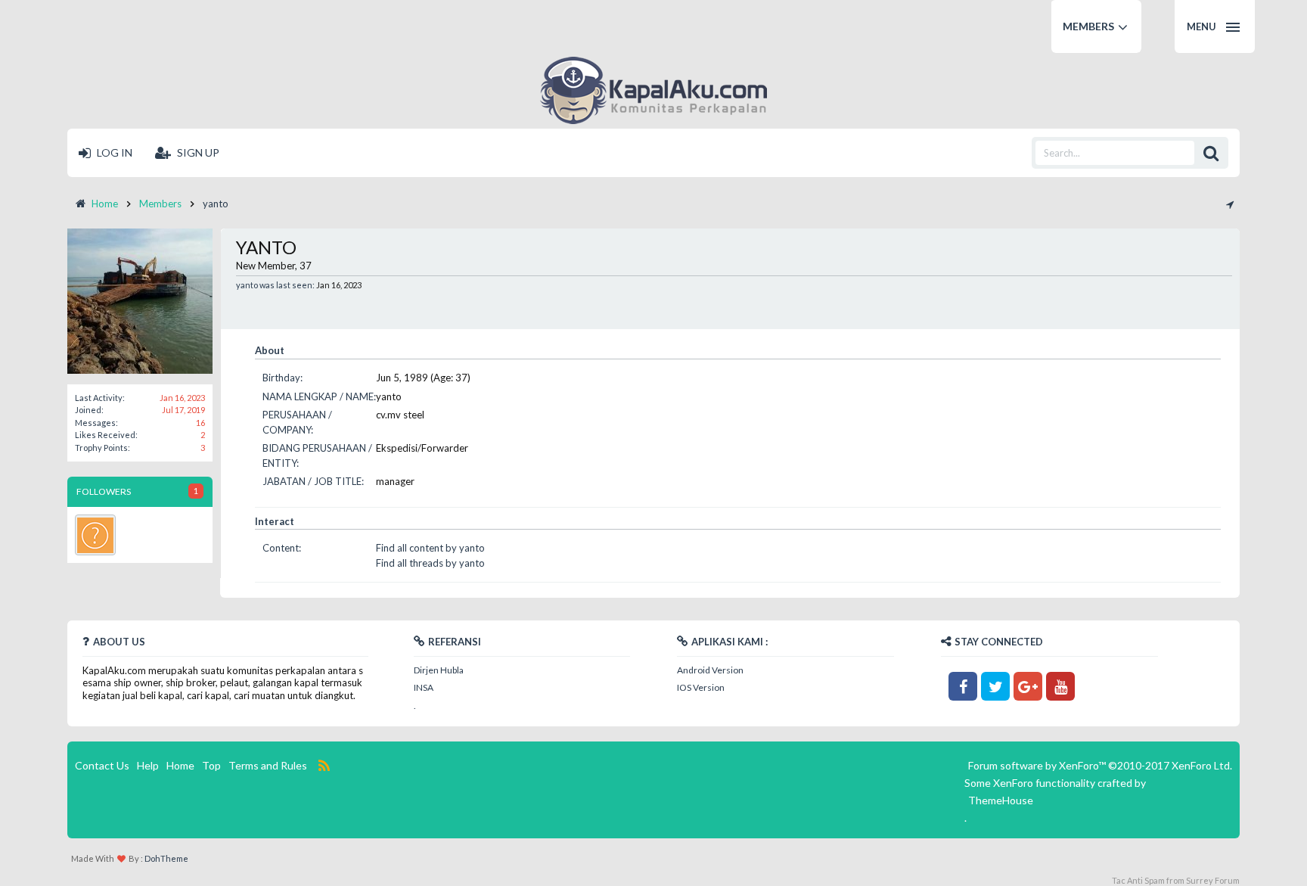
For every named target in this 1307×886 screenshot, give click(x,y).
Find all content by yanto (430, 548)
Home (180, 765)
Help (148, 765)
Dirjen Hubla (439, 670)
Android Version (710, 670)
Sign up (197, 152)
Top (211, 765)
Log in (113, 152)
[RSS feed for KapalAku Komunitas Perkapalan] (324, 765)
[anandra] (95, 535)
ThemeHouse (1000, 800)
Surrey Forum (1213, 880)
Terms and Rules (267, 765)
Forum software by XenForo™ (1100, 765)
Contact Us (102, 765)
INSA (423, 687)
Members (1088, 26)
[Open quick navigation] (1229, 203)
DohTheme (166, 858)
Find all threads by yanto (430, 563)
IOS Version (701, 687)
